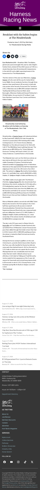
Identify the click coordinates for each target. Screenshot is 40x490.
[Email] (12, 56)
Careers (5, 423)
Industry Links (7, 449)
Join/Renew (6, 417)
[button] (20, 28)
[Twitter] (8, 56)
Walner (18, 171)
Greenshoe (19, 164)
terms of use (17, 485)
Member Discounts (9, 420)
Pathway (5, 443)
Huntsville (6, 225)
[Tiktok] (25, 462)
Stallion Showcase (8, 446)
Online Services (7, 440)
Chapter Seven (17, 136)
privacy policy (25, 481)
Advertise (5, 426)
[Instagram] (18, 462)
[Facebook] (4, 56)
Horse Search (7, 452)
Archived (9, 269)
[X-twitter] (32, 462)
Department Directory (10, 394)
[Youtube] (11, 462)
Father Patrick (14, 182)
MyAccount (6, 437)
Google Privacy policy (11, 483)
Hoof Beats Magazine (9, 429)
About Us (5, 414)
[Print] (16, 56)
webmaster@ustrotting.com (29, 487)
